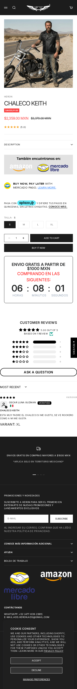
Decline (36, 670)
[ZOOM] (67, 82)
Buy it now (38, 247)
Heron (8, 96)
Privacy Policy (53, 650)
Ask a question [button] (38, 372)
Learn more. (47, 187)
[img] (7, 397)
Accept (36, 660)
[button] (20, 342)
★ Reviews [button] (73, 348)
